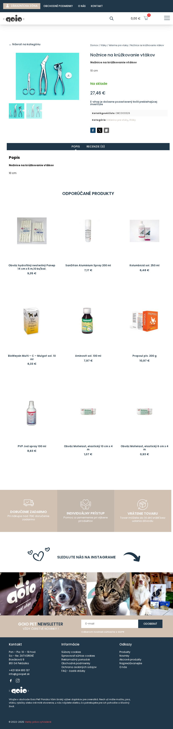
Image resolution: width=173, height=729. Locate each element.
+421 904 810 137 (19, 670)
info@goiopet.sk (19, 674)
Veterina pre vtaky (118, 45)
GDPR (121, 632)
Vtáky (103, 45)
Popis (76, 146)
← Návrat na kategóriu (24, 44)
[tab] (75, 146)
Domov (94, 45)
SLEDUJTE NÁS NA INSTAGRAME (86, 557)
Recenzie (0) (95, 146)
